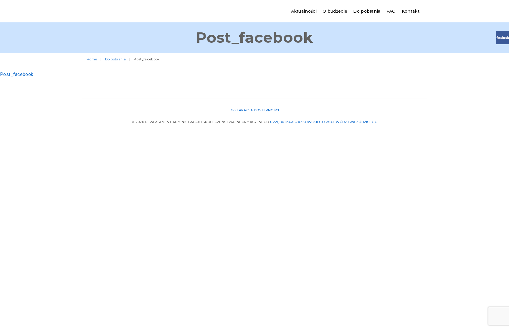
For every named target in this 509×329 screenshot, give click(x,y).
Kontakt (410, 11)
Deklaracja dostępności (254, 110)
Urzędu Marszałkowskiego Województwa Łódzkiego (323, 122)
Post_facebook (16, 74)
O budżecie (335, 11)
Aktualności (304, 11)
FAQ (391, 11)
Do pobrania (367, 11)
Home (92, 59)
